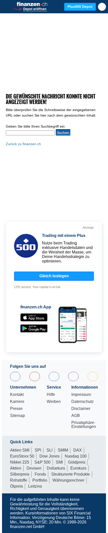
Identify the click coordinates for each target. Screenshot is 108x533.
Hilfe (51, 395)
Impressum (81, 395)
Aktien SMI (19, 450)
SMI (59, 462)
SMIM (63, 450)
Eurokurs (78, 468)
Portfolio (39, 480)
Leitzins (35, 486)
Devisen (34, 468)
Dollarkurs (56, 468)
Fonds (40, 474)
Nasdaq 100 (76, 456)
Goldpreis (76, 462)
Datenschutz (82, 402)
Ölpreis (16, 486)
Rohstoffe (18, 480)
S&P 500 (42, 462)
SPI (38, 450)
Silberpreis (19, 474)
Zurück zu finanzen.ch (23, 144)
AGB (75, 416)
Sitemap (17, 416)
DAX (77, 450)
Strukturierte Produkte (70, 474)
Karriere (17, 402)
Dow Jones (49, 456)
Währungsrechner (68, 480)
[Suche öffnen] (102, 7)
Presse (16, 409)
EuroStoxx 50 (22, 456)
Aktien (15, 468)
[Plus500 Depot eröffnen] (29, 8)
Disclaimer (80, 409)
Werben (54, 402)
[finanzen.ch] (32, 4)
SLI (49, 450)
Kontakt (17, 395)
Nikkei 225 (19, 462)
